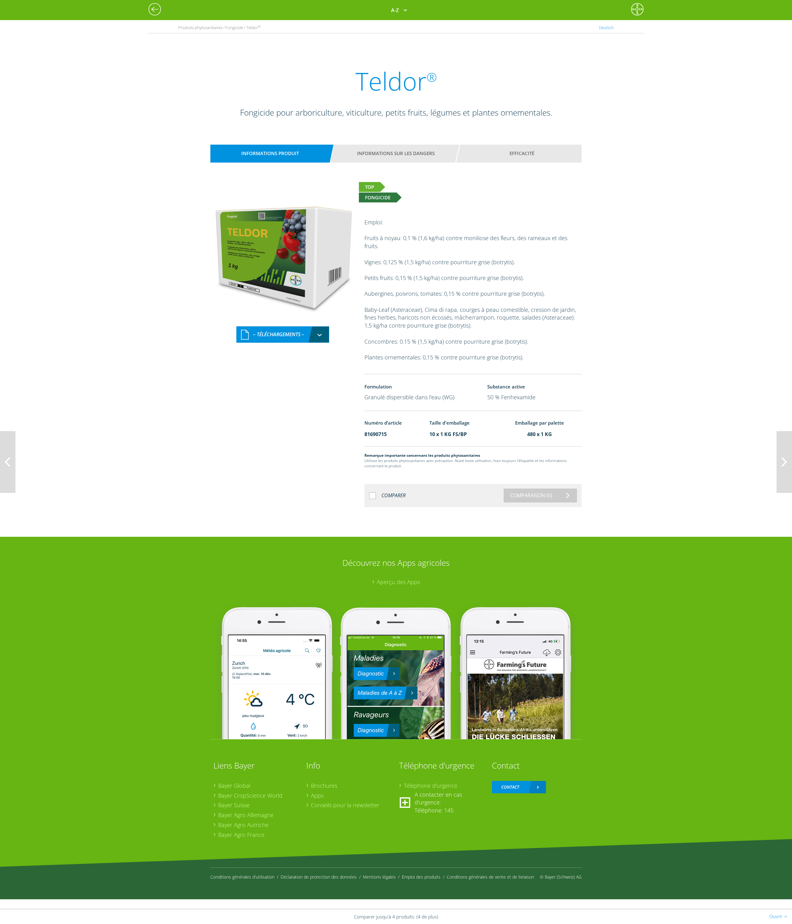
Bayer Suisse (234, 805)
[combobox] (282, 334)
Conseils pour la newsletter (345, 805)
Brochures (324, 785)
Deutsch (606, 27)
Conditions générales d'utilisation (242, 877)
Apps (317, 795)
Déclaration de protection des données (319, 877)
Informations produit (270, 153)
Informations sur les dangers (396, 153)
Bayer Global (234, 785)
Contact (510, 787)
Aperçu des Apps (398, 582)
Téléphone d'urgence (430, 785)
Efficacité (522, 153)
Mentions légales (379, 877)
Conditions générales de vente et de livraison (490, 877)
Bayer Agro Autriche (243, 825)
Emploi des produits (421, 877)
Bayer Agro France (241, 834)
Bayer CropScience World (250, 795)
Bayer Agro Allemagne (245, 815)
